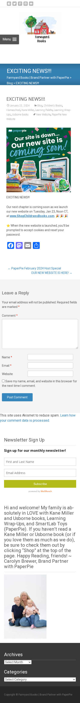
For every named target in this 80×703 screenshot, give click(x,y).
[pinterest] (20, 5)
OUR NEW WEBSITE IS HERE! (51, 273)
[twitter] (14, 5)
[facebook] (9, 5)
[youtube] (31, 5)
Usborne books (20, 114)
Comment (10, 315)
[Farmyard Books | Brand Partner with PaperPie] (37, 26)
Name (7, 357)
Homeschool (13, 110)
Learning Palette (44, 110)
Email (7, 365)
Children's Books (53, 105)
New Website (43, 114)
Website (7, 374)
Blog (39, 105)
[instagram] (25, 5)
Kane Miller (28, 110)
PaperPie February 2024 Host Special (34, 268)
